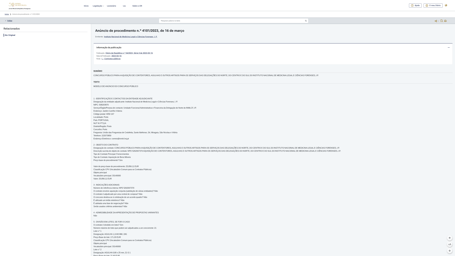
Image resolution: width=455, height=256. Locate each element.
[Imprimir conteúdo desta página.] (445, 21)
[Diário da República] (17, 5)
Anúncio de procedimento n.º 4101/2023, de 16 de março (139, 31)
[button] (17, 5)
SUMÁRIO (97, 71)
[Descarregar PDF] (442, 21)
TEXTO (96, 82)
